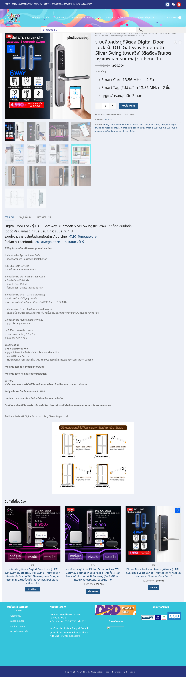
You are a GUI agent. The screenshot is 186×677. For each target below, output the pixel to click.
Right (173, 124)
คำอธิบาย (9, 217)
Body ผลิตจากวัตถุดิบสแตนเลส (117, 124)
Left (168, 124)
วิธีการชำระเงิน (15, 610)
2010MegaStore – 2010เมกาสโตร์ (59, 242)
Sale (107, 34)
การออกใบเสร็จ (15, 621)
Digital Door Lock (140, 124)
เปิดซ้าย (132, 131)
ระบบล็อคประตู (158, 127)
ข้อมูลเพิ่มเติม (25, 217)
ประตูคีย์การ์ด (145, 127)
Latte (163, 124)
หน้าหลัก (98, 34)
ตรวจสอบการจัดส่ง (17, 631)
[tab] (9, 217)
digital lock (154, 124)
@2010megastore (83, 236)
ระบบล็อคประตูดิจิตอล (112, 131)
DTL (105, 119)
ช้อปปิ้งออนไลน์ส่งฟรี (110, 127)
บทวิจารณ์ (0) (44, 217)
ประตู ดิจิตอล (133, 127)
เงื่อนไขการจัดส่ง (16, 626)
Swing (98, 127)
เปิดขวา (125, 131)
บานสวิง (124, 127)
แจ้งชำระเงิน (14, 616)
